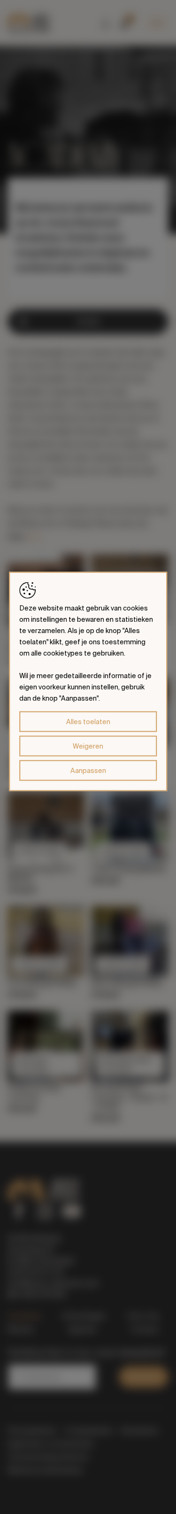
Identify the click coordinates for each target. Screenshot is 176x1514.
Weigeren (88, 745)
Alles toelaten (88, 721)
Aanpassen (88, 770)
